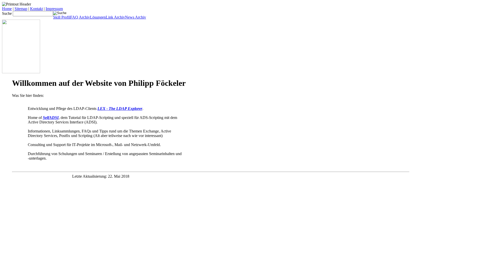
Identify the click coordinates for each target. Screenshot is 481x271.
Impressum (54, 9)
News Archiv (135, 17)
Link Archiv (115, 17)
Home (7, 9)
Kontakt (36, 9)
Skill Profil (61, 17)
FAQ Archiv (80, 17)
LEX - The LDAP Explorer (119, 108)
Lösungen (98, 17)
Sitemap (21, 9)
